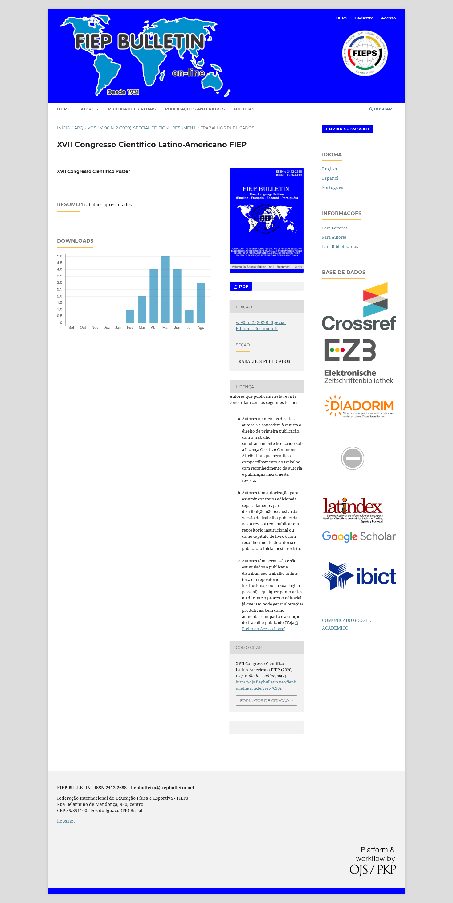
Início (63, 127)
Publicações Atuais (132, 108)
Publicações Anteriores (195, 108)
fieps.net (66, 821)
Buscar (382, 108)
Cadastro (364, 17)
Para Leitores (334, 228)
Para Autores (334, 237)
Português (332, 187)
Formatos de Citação (264, 700)
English (329, 169)
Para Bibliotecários (340, 246)
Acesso (388, 17)
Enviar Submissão (347, 128)
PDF (243, 286)
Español (330, 178)
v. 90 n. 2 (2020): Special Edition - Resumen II (148, 127)
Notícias (244, 108)
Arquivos (85, 127)
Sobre (88, 108)
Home (63, 108)
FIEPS (341, 17)
